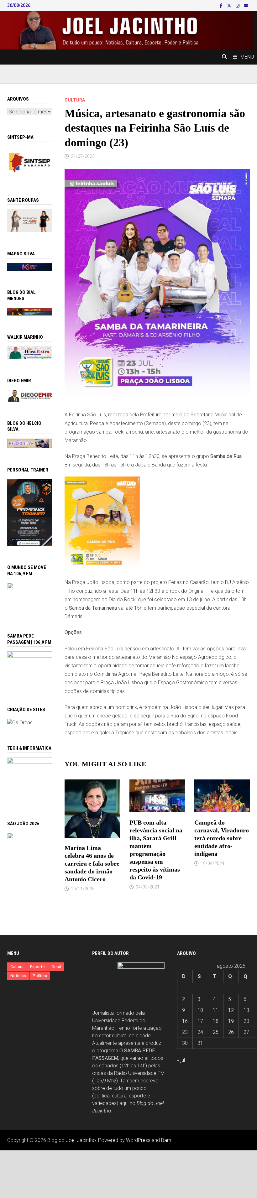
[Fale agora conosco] (20, 722)
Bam (166, 1140)
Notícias (18, 975)
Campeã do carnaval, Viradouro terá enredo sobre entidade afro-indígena (221, 838)
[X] (229, 5)
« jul (181, 1060)
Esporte (37, 966)
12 (231, 1010)
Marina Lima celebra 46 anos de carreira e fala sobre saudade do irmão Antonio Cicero (92, 863)
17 (200, 1021)
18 (215, 1021)
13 (246, 1010)
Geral (56, 966)
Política (40, 975)
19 (231, 1021)
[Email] (246, 5)
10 (200, 1010)
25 (215, 1032)
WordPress (138, 1140)
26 (231, 1032)
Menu (247, 57)
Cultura (75, 99)
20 (246, 1021)
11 (215, 1010)
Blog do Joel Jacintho (71, 1140)
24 (200, 1032)
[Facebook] (221, 5)
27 (246, 1032)
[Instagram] (238, 5)
